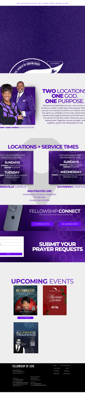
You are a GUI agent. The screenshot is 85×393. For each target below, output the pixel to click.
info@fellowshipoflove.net (22, 382)
